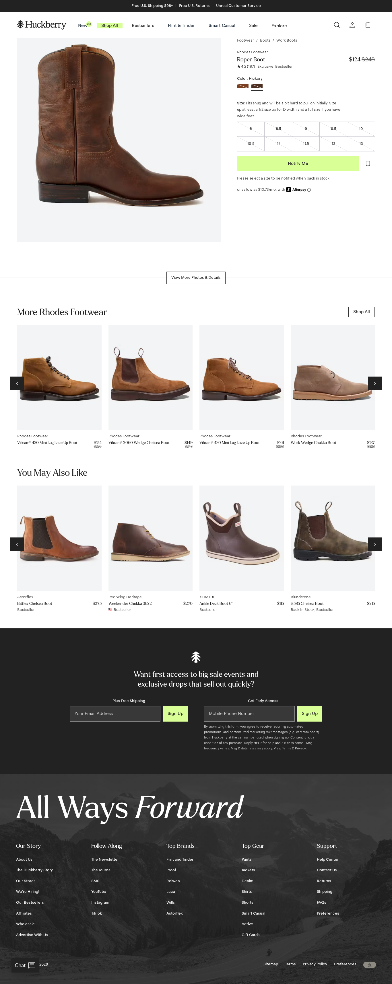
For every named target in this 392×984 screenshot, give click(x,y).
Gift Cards (251, 935)
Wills (170, 903)
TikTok (96, 913)
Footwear (245, 40)
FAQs (321, 903)
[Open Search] (337, 25)
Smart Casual (253, 913)
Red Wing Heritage (125, 597)
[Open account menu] (352, 25)
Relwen (173, 881)
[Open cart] (368, 25)
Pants (247, 860)
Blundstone (301, 597)
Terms (286, 748)
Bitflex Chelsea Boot (34, 603)
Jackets (248, 870)
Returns (324, 881)
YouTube (98, 892)
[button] (369, 965)
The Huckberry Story (34, 870)
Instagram (100, 903)
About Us (24, 860)
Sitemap (270, 964)
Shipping (324, 892)
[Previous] (17, 383)
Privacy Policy (315, 964)
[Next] (375, 383)
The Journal (101, 870)
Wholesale (25, 924)
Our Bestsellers (30, 903)
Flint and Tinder (179, 860)
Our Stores (26, 881)
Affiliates (24, 913)
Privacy (300, 748)
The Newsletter (105, 860)
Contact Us (327, 870)
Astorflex (25, 597)
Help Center (328, 860)
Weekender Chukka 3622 (130, 603)
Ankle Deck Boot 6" (215, 603)
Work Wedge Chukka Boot (313, 443)
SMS (95, 881)
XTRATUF (207, 597)
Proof (171, 870)
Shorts (247, 903)
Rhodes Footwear (252, 52)
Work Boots (286, 40)
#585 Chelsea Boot (307, 603)
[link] (361, 312)
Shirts (247, 892)
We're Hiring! (27, 892)
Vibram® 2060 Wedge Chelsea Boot (139, 443)
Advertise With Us (32, 935)
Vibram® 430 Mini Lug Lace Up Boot (47, 443)
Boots (265, 40)
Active (247, 924)
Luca (170, 892)
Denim (247, 881)
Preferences (328, 913)
